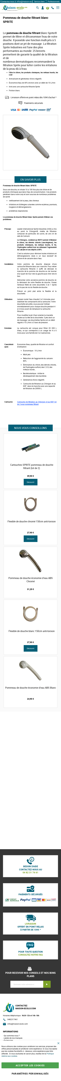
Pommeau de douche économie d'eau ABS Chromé (30, 579)
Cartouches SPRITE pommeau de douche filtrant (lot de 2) (31, 466)
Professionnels (54, 1)
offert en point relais (30, 926)
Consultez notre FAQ (30, 954)
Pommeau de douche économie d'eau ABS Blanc (30, 687)
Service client (39, 1)
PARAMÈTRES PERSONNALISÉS (30, 1073)
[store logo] (14, 7)
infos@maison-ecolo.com (17, 1024)
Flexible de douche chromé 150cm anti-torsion (32, 521)
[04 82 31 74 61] (52, 8)
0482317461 (12, 1019)
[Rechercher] (37, 8)
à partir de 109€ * (30, 929)
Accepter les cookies (30, 1065)
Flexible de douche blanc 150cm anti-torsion (32, 631)
